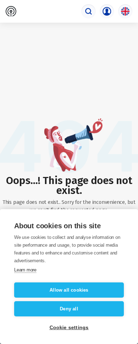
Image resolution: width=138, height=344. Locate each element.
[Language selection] (125, 11)
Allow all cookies (69, 290)
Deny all (69, 308)
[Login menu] (107, 11)
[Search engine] (88, 11)
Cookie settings (69, 327)
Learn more (25, 270)
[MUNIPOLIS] (11, 11)
